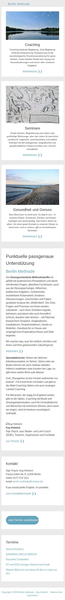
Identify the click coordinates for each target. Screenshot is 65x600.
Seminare (32, 128)
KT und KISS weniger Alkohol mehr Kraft (27, 564)
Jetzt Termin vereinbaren (23, 520)
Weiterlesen (30, 71)
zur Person (12, 441)
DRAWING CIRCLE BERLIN (21, 554)
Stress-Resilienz (15, 549)
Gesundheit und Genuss (32, 210)
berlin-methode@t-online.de (28, 481)
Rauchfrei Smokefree (17, 559)
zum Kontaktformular (18, 493)
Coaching (32, 45)
